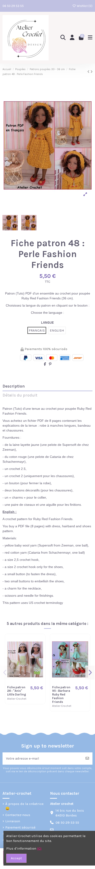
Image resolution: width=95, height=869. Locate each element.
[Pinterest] (50, 364)
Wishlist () (84, 6)
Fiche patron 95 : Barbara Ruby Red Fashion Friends (61, 695)
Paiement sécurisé (20, 827)
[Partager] (45, 364)
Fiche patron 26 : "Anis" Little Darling (16, 691)
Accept (16, 858)
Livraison (12, 821)
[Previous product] (88, 72)
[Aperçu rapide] (39, 651)
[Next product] (91, 72)
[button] (5, 673)
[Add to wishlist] (39, 643)
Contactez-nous (17, 815)
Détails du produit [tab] (20, 395)
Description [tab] (14, 386)
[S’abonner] (87, 758)
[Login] (72, 38)
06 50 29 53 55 (13, 6)
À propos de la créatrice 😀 (24, 806)
